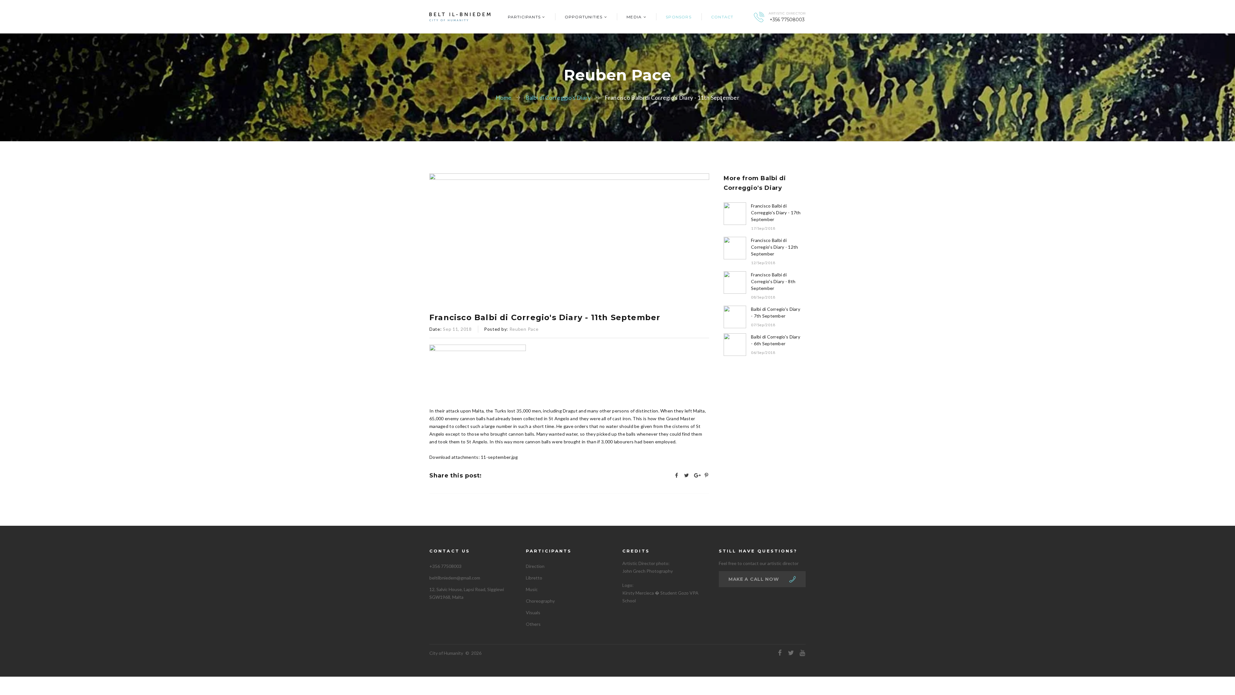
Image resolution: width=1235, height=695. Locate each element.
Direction (535, 566)
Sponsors (678, 16)
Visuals (533, 612)
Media (634, 16)
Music (532, 589)
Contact (722, 16)
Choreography (540, 601)
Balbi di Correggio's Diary (558, 97)
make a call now (753, 579)
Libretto (534, 577)
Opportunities (584, 16)
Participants (524, 16)
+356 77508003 (787, 20)
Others (533, 624)
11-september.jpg (499, 457)
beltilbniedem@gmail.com (454, 577)
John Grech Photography (647, 571)
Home (503, 97)
